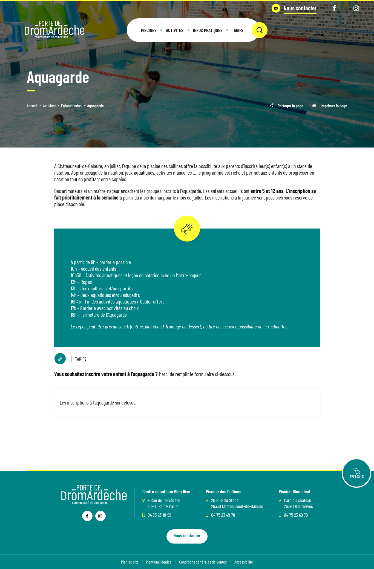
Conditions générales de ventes (203, 561)
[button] (149, 30)
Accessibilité (243, 561)
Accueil (32, 105)
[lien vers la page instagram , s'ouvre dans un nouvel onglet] (100, 516)
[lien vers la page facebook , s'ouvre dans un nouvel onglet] (87, 516)
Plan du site (130, 561)
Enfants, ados (71, 105)
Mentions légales (158, 561)
